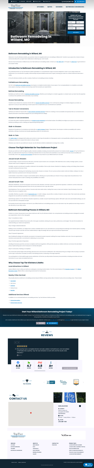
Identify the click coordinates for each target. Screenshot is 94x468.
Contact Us (47, 1)
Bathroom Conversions (75, 7)
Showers (59, 7)
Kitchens (40, 7)
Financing (23, 1)
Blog (34, 446)
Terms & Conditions (22, 462)
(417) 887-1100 (62, 421)
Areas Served (36, 445)
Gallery (29, 1)
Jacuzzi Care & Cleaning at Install (77, 446)
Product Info (37, 1)
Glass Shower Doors (74, 448)
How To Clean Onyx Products (76, 450)
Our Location (63, 406)
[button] (31, 413)
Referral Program (37, 452)
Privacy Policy (14, 462)
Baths (50, 7)
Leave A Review (36, 450)
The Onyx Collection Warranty (76, 452)
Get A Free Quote (80, 1)
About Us (14, 1)
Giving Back (35, 448)
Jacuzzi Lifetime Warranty (75, 454)
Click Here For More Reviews (70, 368)
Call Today (41, 323)
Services (13, 443)
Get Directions (61, 413)
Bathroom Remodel (15, 446)
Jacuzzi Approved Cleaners (75, 445)
